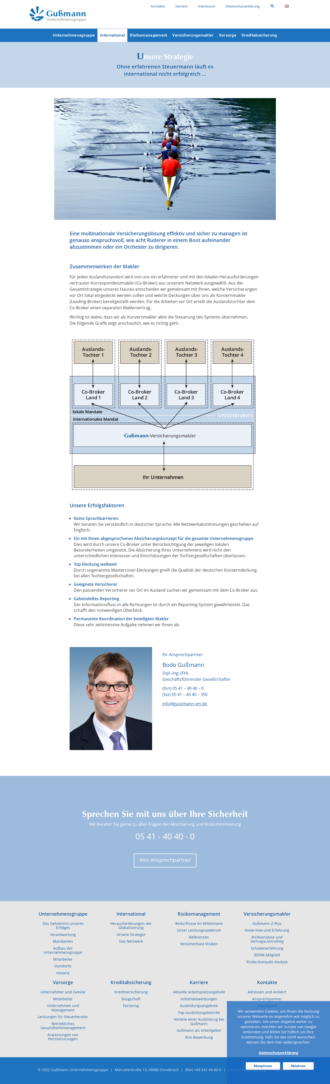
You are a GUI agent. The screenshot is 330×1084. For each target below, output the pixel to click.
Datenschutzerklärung (278, 1052)
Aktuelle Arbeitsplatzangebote (199, 992)
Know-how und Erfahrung (267, 930)
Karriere (199, 982)
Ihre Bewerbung (199, 1037)
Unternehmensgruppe (63, 914)
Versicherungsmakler (267, 914)
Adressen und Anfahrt (267, 992)
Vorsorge (63, 982)
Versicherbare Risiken (199, 944)
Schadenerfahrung (267, 948)
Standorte (62, 966)
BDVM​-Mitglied (267, 955)
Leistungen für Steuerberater (63, 1016)
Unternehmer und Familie (62, 992)
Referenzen (199, 937)
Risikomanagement (199, 914)
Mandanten (63, 941)
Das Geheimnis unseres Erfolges (63, 925)
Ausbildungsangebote (199, 1005)
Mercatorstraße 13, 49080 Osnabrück (147, 1069)
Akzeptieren (263, 1066)
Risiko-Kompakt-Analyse (267, 962)
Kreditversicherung (131, 992)
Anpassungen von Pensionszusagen (62, 1037)
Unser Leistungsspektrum (199, 930)
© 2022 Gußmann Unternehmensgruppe (73, 1069)
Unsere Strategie (131, 934)
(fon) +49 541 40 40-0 (203, 1069)
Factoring (131, 1005)
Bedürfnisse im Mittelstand (198, 923)
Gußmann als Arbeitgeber (199, 1030)
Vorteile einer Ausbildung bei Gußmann (199, 1021)
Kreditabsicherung (131, 982)
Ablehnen (298, 1066)
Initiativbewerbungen (199, 999)
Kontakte (267, 982)
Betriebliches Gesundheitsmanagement (62, 1025)
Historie (63, 973)
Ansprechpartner (267, 999)
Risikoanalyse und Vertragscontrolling (267, 939)
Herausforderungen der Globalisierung (131, 925)
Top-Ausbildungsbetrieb (199, 1012)
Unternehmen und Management (63, 1007)
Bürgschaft (131, 999)
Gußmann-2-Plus (267, 923)
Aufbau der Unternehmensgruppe (63, 950)
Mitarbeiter (63, 959)
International (131, 914)
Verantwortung (63, 934)
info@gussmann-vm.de (184, 704)
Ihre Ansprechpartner (165, 859)
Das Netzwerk (131, 941)
